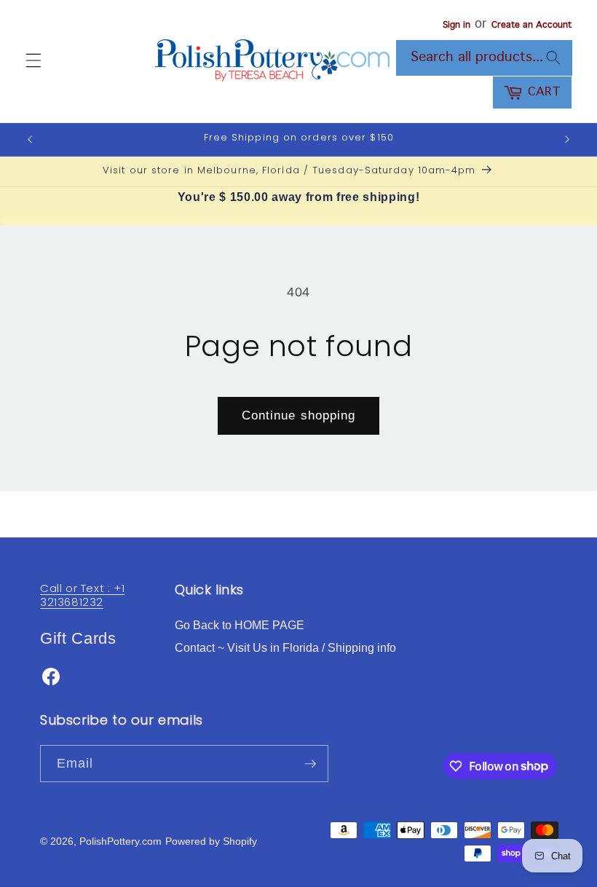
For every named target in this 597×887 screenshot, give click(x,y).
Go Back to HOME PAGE (239, 625)
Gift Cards (78, 638)
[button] (33, 60)
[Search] (552, 57)
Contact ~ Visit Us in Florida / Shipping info (285, 648)
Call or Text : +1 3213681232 (82, 595)
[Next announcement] (567, 139)
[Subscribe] (310, 764)
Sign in (456, 25)
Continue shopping (299, 415)
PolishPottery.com (120, 841)
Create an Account (531, 25)
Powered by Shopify (211, 841)
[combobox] (484, 58)
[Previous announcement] (30, 139)
